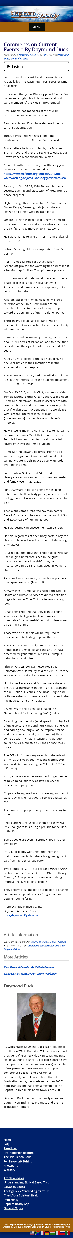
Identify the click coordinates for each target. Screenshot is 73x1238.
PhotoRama (11, 1165)
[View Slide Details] (36, 14)
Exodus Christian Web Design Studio (33, 1227)
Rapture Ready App (16, 1204)
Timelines (10, 1148)
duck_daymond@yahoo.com (22, 915)
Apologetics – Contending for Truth (26, 1191)
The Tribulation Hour (17, 1157)
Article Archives (14, 1178)
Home (7, 1140)
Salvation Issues (14, 1187)
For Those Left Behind (18, 1161)
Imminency (11, 1200)
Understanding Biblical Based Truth (27, 1182)
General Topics (13, 1208)
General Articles (19, 58)
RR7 (45, 54)
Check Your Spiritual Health (22, 1195)
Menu (37, 27)
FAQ (6, 1144)
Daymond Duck (39, 941)
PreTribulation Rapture (19, 1152)
